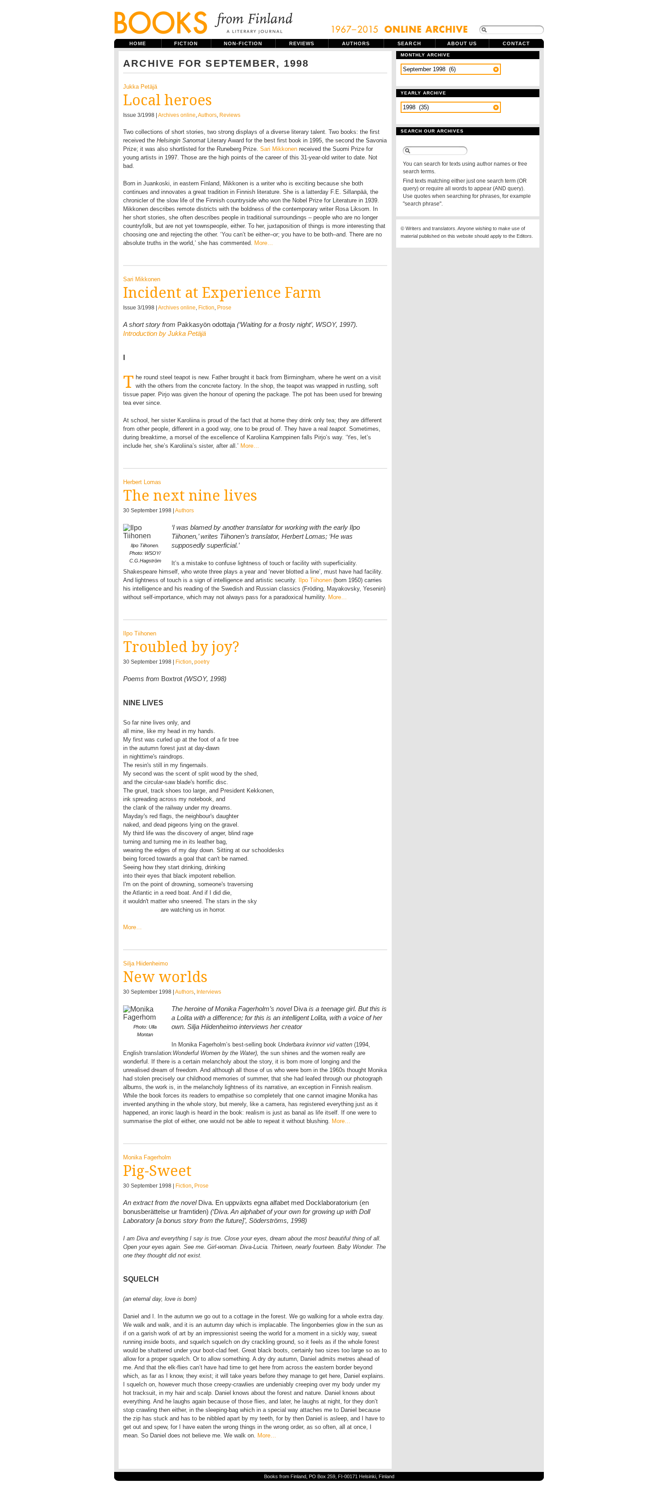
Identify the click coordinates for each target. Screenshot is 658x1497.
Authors (356, 43)
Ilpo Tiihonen (315, 580)
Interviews (209, 992)
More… (263, 243)
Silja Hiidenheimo (145, 963)
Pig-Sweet (157, 1171)
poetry (201, 662)
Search (409, 43)
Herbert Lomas (142, 482)
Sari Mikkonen (278, 149)
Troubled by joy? (181, 647)
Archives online (177, 115)
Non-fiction (243, 43)
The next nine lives (190, 495)
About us (462, 43)
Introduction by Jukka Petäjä (164, 333)
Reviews (302, 43)
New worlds (165, 977)
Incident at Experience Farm (222, 292)
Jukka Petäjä (140, 86)
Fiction (186, 43)
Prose (224, 308)
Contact (516, 43)
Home (137, 43)
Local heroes (167, 100)
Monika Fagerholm (147, 1157)
